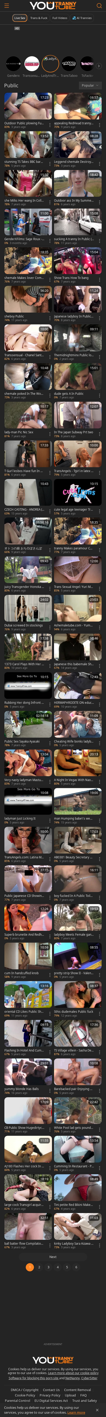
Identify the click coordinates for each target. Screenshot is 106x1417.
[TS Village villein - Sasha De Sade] (78, 1038)
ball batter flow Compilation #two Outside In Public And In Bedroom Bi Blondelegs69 (24, 1243)
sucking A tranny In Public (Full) (73, 239)
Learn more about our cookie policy (73, 1373)
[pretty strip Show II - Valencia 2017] (78, 961)
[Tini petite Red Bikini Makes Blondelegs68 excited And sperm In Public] (78, 1192)
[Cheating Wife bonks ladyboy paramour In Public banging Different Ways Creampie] (78, 729)
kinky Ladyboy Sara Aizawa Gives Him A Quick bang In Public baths (74, 1243)
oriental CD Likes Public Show (23, 1012)
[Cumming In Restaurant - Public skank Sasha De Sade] (78, 1154)
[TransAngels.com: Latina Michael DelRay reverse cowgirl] (28, 845)
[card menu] (50, 125)
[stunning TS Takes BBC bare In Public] (28, 149)
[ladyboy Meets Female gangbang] (78, 922)
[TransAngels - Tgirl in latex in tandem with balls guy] (78, 458)
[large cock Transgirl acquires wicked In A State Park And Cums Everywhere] (28, 1192)
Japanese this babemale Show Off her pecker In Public (73, 664)
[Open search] (99, 5)
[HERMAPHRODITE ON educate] (78, 690)
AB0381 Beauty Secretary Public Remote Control (74, 857)
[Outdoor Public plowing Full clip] (28, 111)
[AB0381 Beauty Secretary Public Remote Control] (78, 845)
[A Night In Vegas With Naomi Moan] (78, 767)
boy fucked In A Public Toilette (73, 896)
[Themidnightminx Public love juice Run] (78, 342)
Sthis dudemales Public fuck (73, 1012)
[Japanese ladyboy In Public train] (78, 304)
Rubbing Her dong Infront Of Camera (24, 703)
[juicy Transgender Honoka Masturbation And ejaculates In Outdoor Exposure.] (28, 574)
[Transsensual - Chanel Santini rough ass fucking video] (28, 342)
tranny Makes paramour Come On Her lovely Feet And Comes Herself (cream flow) (73, 548)
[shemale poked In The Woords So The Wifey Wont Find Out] (28, 381)
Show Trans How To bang (71, 278)
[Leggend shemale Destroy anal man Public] (78, 149)
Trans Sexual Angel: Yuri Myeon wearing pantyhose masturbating (74, 587)
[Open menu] (6, 5)
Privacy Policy (50, 1395)
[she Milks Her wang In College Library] (28, 188)
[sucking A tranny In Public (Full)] (78, 227)
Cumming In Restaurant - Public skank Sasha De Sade (73, 1166)
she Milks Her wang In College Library (23, 200)
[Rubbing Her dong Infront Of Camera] (28, 690)
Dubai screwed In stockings (23, 625)
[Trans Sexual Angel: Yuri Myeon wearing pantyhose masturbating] (78, 574)
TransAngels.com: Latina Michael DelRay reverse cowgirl (24, 857)
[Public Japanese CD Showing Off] (28, 883)
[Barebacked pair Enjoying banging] (78, 1076)
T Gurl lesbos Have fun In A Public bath (23, 471)
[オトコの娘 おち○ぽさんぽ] (28, 536)
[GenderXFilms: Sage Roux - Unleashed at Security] (28, 227)
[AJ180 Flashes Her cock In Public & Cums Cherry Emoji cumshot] (28, 1154)
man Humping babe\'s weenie (74, 818)
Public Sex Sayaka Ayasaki (22, 741)
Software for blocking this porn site (34, 1378)
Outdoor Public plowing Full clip (23, 123)
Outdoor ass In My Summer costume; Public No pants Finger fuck (73, 200)
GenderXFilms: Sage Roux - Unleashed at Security (23, 239)
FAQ (83, 1395)
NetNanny (72, 1378)
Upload (70, 1395)
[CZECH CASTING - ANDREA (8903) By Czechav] (28, 497)
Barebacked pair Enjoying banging (73, 1089)
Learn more (76, 1412)
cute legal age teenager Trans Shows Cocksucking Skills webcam (74, 509)
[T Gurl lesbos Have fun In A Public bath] (28, 458)
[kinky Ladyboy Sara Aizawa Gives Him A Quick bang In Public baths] (78, 1231)
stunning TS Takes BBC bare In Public (24, 162)
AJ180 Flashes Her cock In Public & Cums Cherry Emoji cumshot (24, 1166)
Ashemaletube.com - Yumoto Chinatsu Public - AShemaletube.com (73, 625)
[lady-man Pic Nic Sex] (28, 420)
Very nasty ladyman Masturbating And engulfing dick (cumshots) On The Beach (24, 780)
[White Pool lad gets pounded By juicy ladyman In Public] (78, 1115)
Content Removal (77, 1389)
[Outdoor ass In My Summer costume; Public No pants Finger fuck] (78, 188)
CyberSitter (89, 1378)
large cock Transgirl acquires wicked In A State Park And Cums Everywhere (23, 1205)
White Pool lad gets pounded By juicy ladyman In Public (73, 1128)
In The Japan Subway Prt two (73, 432)
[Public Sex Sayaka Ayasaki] (28, 729)
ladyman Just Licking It (20, 818)
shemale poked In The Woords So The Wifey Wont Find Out (24, 394)
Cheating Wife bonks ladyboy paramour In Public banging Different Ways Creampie (73, 741)
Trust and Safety (84, 1400)
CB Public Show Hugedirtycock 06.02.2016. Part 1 (24, 1128)
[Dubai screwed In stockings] (28, 613)
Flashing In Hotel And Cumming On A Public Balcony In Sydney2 (24, 1050)
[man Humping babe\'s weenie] (78, 806)
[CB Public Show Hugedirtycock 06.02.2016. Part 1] (28, 1115)
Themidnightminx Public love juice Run (73, 355)
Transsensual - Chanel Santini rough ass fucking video (24, 355)
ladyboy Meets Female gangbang (73, 934)
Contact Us (51, 1389)
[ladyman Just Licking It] (28, 806)
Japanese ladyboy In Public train (73, 316)
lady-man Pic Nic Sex (18, 432)
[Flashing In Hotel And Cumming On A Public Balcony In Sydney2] (28, 1038)
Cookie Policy (25, 1395)
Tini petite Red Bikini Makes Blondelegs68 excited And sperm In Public (73, 1205)
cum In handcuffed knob (21, 973)
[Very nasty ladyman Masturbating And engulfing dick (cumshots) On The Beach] (28, 767)
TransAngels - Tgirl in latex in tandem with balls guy (74, 471)
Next (53, 1257)
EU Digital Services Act (51, 1400)
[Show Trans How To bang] (78, 265)
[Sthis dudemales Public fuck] (78, 999)
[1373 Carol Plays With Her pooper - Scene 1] (28, 652)
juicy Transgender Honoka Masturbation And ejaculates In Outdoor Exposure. (24, 587)
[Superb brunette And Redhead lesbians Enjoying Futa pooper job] (28, 922)
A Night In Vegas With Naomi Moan (74, 780)
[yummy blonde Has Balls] (28, 1076)
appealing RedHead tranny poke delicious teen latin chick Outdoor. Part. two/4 (74, 123)
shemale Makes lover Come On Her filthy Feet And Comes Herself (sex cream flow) (23, 278)
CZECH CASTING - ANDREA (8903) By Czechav (24, 509)
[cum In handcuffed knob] (28, 961)
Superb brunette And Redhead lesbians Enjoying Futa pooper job (24, 934)
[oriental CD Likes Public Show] (28, 999)
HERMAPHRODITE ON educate (73, 703)
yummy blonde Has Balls (21, 1089)
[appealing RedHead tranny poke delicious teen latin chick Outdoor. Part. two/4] (78, 111)
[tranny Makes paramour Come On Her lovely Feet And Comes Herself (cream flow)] (78, 536)
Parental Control (17, 1400)
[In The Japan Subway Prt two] (78, 420)
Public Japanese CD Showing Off (23, 896)
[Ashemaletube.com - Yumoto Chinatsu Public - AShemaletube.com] (78, 613)
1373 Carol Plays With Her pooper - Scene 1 (23, 664)
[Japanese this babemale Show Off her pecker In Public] (78, 652)
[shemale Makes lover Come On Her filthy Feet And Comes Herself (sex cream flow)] (28, 265)
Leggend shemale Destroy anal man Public (73, 162)
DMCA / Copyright (25, 1389)
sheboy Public (14, 316)
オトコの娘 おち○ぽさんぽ (23, 548)
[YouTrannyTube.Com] (53, 6)
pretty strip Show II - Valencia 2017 (73, 973)
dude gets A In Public (69, 394)
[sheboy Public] (28, 304)
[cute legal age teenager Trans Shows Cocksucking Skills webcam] (78, 497)
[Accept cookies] (97, 1410)
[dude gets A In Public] (78, 381)
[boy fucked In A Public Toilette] (78, 883)
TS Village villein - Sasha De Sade (74, 1050)
